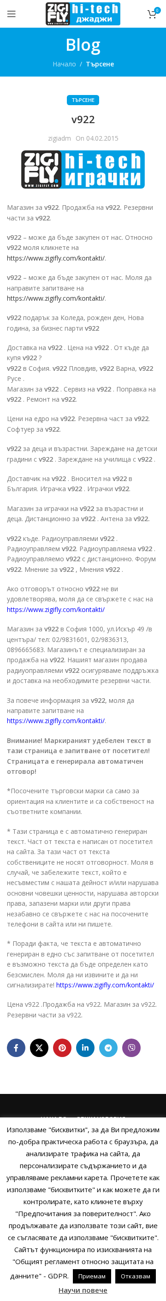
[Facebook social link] (16, 1048)
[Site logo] (83, 13)
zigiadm (59, 138)
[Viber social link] (131, 1048)
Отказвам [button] (135, 1276)
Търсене (100, 63)
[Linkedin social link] (85, 1048)
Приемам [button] (92, 1276)
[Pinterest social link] (62, 1048)
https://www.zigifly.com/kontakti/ (56, 258)
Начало (64, 63)
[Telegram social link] (108, 1048)
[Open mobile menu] (11, 14)
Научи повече (83, 1290)
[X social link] (39, 1048)
